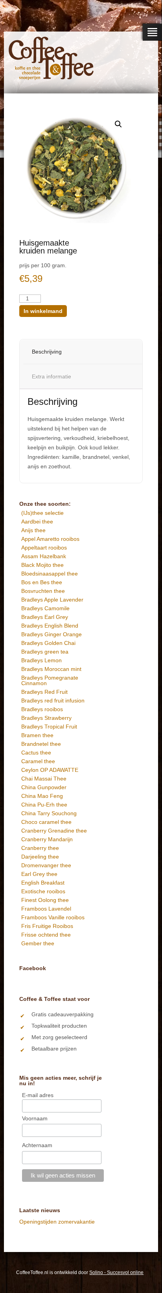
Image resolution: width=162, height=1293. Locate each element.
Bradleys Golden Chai (48, 643)
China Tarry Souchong (49, 813)
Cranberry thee (40, 848)
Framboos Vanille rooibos (53, 917)
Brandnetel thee (41, 744)
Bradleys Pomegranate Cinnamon (49, 680)
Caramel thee (38, 761)
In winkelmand (43, 311)
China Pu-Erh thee (44, 804)
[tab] (90, 351)
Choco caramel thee (46, 822)
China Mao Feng (42, 796)
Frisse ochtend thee (46, 934)
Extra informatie (51, 376)
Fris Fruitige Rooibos (47, 926)
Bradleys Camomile (45, 608)
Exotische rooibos (43, 891)
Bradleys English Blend (49, 625)
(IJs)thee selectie (42, 513)
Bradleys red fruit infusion (53, 700)
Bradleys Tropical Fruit (49, 726)
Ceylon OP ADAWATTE (49, 770)
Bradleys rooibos (42, 709)
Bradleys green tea (44, 651)
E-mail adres (37, 1095)
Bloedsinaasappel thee (49, 573)
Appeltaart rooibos (44, 547)
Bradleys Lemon (41, 660)
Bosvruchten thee (43, 591)
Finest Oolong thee (45, 900)
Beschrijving (47, 351)
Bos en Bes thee (41, 582)
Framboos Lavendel (46, 908)
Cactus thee (36, 752)
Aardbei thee (37, 521)
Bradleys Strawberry (46, 718)
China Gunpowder (43, 787)
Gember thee (37, 943)
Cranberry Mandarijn (47, 839)
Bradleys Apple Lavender (52, 599)
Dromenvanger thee (46, 865)
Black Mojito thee (42, 565)
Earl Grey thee (39, 874)
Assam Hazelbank (43, 556)
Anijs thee (33, 530)
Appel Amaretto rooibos (50, 539)
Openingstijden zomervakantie (57, 1221)
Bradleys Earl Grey (44, 617)
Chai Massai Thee (43, 778)
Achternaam (37, 1145)
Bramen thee (37, 735)
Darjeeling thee (40, 856)
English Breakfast (42, 882)
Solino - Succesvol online (116, 1272)
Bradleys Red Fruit (44, 692)
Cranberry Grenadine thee (54, 830)
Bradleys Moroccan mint (51, 669)
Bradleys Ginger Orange (51, 634)
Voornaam (35, 1118)
